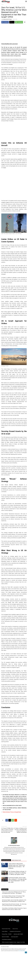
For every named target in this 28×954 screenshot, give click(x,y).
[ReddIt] (15, 820)
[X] (9, 820)
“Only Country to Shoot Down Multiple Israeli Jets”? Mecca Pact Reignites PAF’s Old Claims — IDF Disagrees (14, 892)
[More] (24, 22)
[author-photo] (14, 843)
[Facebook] (6, 820)
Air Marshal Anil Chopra (7, 19)
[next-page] (4, 885)
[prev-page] (2, 885)
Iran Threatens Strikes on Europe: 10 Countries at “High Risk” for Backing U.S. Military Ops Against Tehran (17, 873)
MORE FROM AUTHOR (16, 860)
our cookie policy (22, 950)
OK (25, 952)
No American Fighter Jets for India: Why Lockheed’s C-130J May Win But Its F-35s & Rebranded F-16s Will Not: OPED (14, 901)
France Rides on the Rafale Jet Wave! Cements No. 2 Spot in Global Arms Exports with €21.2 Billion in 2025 (14, 909)
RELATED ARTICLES (6, 860)
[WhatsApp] (12, 820)
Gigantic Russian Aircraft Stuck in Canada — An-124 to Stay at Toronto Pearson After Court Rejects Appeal (14, 905)
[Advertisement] (14, 33)
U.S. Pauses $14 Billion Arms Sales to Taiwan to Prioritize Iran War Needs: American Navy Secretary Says (7, 830)
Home (2, 4)
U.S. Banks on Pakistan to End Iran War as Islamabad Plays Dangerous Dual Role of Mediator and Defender (20, 830)
